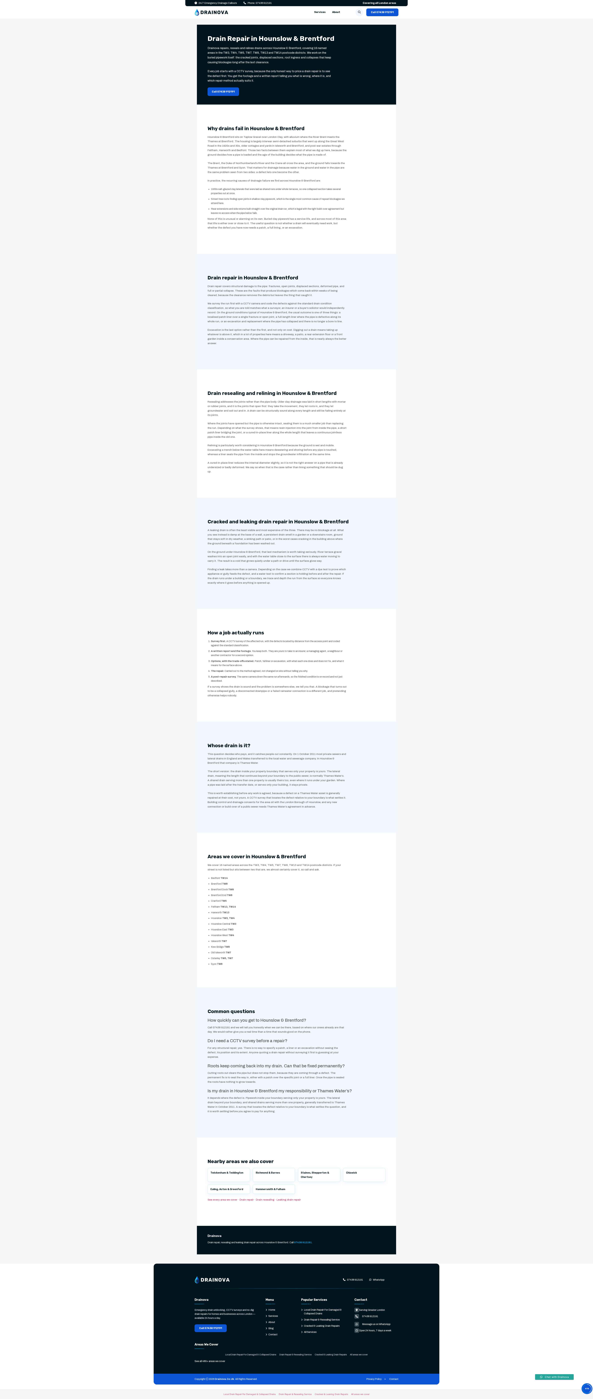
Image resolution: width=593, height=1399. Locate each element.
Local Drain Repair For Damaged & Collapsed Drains (250, 1355)
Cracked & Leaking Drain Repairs (322, 1326)
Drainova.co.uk (224, 1379)
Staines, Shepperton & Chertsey (315, 1174)
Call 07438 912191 (382, 12)
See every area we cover (222, 1199)
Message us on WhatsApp (376, 1324)
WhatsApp (379, 1279)
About (336, 12)
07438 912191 (303, 1242)
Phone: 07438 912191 (260, 3)
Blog (271, 1328)
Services (320, 12)
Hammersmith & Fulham (270, 1189)
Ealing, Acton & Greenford (226, 1189)
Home (271, 1309)
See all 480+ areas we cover (210, 1361)
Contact (273, 1334)
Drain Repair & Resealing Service (322, 1319)
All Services (310, 1332)
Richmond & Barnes (268, 1172)
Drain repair (247, 1199)
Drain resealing (265, 1199)
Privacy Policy (374, 1379)
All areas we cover (359, 1355)
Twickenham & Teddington (226, 1172)
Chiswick (351, 1172)
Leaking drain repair (289, 1199)
